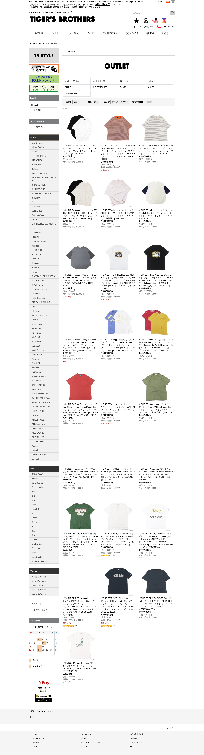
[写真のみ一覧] (143, 102)
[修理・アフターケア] (44, 698)
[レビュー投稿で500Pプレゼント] (44, 88)
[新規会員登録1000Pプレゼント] (44, 79)
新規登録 (149, 27)
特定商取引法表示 (39, 610)
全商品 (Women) (39, 576)
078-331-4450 (102, 4)
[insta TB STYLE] (44, 55)
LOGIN (138, 27)
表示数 (69, 102)
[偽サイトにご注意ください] (44, 687)
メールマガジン (38, 604)
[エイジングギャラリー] (44, 707)
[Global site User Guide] (44, 68)
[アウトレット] (44, 678)
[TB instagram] (44, 717)
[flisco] (44, 736)
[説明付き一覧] (150, 102)
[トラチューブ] (44, 726)
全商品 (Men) (37, 474)
